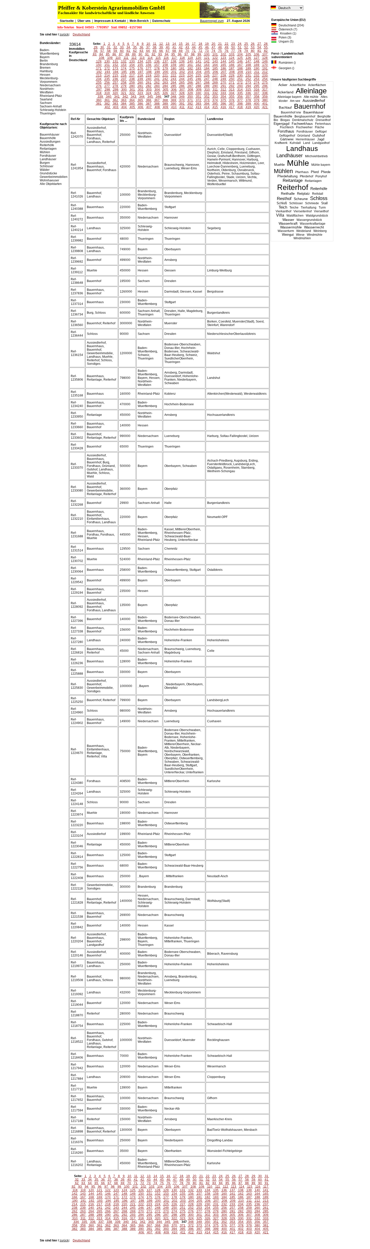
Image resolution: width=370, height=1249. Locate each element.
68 (174, 51)
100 (206, 54)
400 (256, 103)
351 (198, 96)
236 (115, 79)
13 (167, 44)
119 (190, 58)
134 (140, 61)
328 (181, 93)
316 (256, 89)
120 (198, 58)
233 (265, 75)
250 (231, 79)
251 (240, 79)
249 (223, 79)
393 (198, 103)
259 (132, 82)
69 (180, 51)
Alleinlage (311, 91)
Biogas (285, 120)
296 (265, 86)
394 (206, 103)
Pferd (315, 172)
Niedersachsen (50, 85)
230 (240, 75)
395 (215, 103)
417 (231, 107)
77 (233, 51)
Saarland (46, 99)
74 (213, 51)
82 (265, 51)
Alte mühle (311, 97)
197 (140, 72)
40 (167, 47)
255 (98, 82)
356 (240, 96)
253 (256, 79)
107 (265, 54)
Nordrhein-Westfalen (47, 90)
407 (148, 107)
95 (173, 54)
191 (265, 68)
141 (198, 61)
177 (148, 68)
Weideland (303, 231)
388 (157, 103)
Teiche (294, 207)
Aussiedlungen (50, 141)
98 (192, 54)
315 (248, 89)
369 (173, 100)
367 (157, 100)
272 (240, 82)
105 (248, 54)
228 (223, 75)
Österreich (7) (286, 29)
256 (107, 82)
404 (124, 107)
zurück (64, 34)
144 (223, 61)
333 (223, 93)
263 (165, 82)
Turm (322, 207)
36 (141, 47)
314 (240, 89)
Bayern (45, 57)
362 (115, 100)
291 (223, 86)
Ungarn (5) (284, 41)
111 (126, 58)
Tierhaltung (308, 207)
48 (220, 47)
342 (125, 96)
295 (256, 86)
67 (167, 51)
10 (148, 44)
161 (190, 65)
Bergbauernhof (304, 116)
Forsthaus (286, 131)
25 (246, 44)
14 (174, 44)
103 (231, 54)
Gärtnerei (286, 139)
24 (239, 44)
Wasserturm (286, 231)
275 (265, 82)
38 (154, 47)
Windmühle (314, 234)
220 (157, 75)
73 (206, 51)
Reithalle (288, 193)
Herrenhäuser (305, 139)
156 (148, 65)
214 (107, 75)
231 (248, 75)
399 (248, 103)
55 (265, 47)
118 (182, 58)
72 (200, 51)
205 (207, 72)
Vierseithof (321, 211)
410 (173, 107)
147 (248, 61)
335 (240, 93)
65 (154, 51)
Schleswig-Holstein (53, 110)
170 (265, 65)
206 (215, 72)
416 (223, 107)
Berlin (44, 60)
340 (108, 96)
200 (165, 72)
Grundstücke (48, 173)
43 (187, 47)
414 (206, 107)
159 (173, 65)
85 (107, 54)
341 (117, 96)
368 (165, 100)
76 (226, 51)
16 (187, 44)
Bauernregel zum (212, 21)
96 (179, 54)
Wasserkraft (288, 223)
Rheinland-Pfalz (51, 96)
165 (223, 65)
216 (123, 75)
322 (132, 93)
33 (121, 47)
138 (173, 61)
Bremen (45, 67)
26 (252, 44)
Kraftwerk (281, 143)
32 (115, 47)
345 (150, 96)
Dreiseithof (323, 120)
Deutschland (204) (290, 25)
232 (256, 75)
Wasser (288, 220)
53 (252, 47)
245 (190, 79)
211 (256, 72)
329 (190, 93)
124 (231, 58)
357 (248, 96)
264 (173, 82)
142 (206, 61)
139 (181, 61)
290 (215, 86)
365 (140, 100)
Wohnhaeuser (49, 180)
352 (206, 96)
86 (114, 54)
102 (223, 54)
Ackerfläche (298, 85)
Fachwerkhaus (302, 124)
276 (98, 86)
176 (140, 68)
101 (215, 54)
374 (215, 100)
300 (124, 89)
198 (148, 72)
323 (140, 93)
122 (215, 58)
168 (248, 65)
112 (134, 58)
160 (181, 65)
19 (206, 44)
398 (240, 103)
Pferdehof (306, 176)
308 (190, 89)
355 (231, 96)
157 (157, 65)
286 (181, 86)
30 (102, 47)
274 (256, 82)
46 (206, 47)
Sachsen (46, 103)
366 (148, 100)
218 (140, 75)
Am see (295, 101)
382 (107, 103)
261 (148, 82)
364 (132, 100)
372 (198, 100)
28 (265, 44)
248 (215, 79)
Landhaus (302, 148)
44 (193, 47)
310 (207, 89)
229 (231, 75)
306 (173, 89)
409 (165, 107)
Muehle (279, 165)
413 (198, 107)
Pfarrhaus (302, 172)
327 (173, 93)
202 (182, 72)
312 (223, 89)
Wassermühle (291, 227)
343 (133, 96)
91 (147, 54)
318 (98, 93)
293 (240, 86)
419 (248, 107)
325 (157, 93)
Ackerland (285, 92)
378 (248, 100)
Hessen (45, 74)
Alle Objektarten (51, 184)
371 (190, 100)
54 (259, 47)
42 (180, 47)
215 (115, 75)
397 (231, 103)
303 (148, 89)
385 (132, 103)
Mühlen (283, 171)
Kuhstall (295, 143)
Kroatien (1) (287, 33)
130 (107, 61)
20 (213, 44)
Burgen (45, 163)
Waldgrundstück (317, 215)
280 (132, 86)
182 (190, 68)
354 (223, 96)
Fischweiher (304, 127)
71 (193, 51)
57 (102, 51)
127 (256, 58)
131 (115, 61)
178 (157, 68)
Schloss (318, 198)
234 (98, 79)
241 (157, 79)
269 (215, 82)
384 (123, 103)
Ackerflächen (317, 85)
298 (107, 89)
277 (107, 86)
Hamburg (46, 71)
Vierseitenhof (302, 211)
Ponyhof (321, 176)
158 (165, 65)
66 (161, 51)
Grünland (303, 135)
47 (213, 47)
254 (265, 79)
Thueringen (48, 113)
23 (233, 44)
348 (173, 96)
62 (134, 51)
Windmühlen (302, 238)
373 (206, 100)
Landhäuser (289, 155)
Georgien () (285, 68)
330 (198, 93)
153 (123, 65)
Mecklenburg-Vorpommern (49, 80)
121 (206, 58)
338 (265, 93)
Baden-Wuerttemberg (49, 51)
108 (101, 58)
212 (265, 72)
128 (265, 58)
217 (132, 75)
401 (265, 103)
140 (190, 61)
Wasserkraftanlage (312, 223)
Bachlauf (285, 107)
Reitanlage (293, 180)
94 (166, 54)
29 (95, 47)
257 (115, 82)
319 (107, 93)
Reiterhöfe (318, 188)
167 (240, 65)
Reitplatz (303, 193)
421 (265, 107)
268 (206, 82)
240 (148, 79)
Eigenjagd (281, 124)
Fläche (319, 127)
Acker (282, 85)
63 (141, 51)
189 (248, 68)
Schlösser (296, 203)
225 (198, 75)
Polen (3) (283, 37)
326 (165, 93)
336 (248, 93)
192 (99, 72)
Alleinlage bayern (289, 97)
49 (226, 47)
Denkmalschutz (302, 120)
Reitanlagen (313, 181)
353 (215, 96)
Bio (276, 120)
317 (265, 89)
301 (132, 89)
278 (115, 86)
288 (198, 86)
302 (140, 89)
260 (140, 82)
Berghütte (324, 116)
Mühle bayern (320, 165)
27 (259, 44)
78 (239, 51)
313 (231, 89)
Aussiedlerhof (314, 101)
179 (165, 68)
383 (115, 103)
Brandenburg (49, 64)
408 (157, 107)
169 (256, 65)
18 (200, 44)
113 (142, 58)
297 (99, 89)
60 (121, 51)
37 (148, 47)
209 (240, 72)
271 (231, 82)
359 (265, 96)
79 (246, 51)
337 (256, 93)
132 (123, 61)
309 (198, 89)
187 (231, 68)
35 (134, 47)
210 (248, 72)
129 (98, 61)
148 (256, 61)
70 (187, 51)
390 (173, 103)
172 (107, 68)
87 (120, 54)
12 (161, 44)
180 (173, 68)
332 (215, 93)
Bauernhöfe (283, 116)
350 (190, 96)
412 (190, 107)
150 (98, 65)
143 (215, 61)
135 (148, 61)
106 (256, 54)
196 (132, 72)
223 (181, 75)
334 (231, 93)
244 (181, 79)
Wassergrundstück (309, 220)
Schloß (282, 203)
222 (173, 75)
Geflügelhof (287, 135)
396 (223, 103)
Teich (283, 207)
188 (240, 68)
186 (223, 68)
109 (109, 58)
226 (206, 75)
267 (198, 82)
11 (154, 44)
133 (132, 61)
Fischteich (287, 127)
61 (128, 51)
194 (115, 72)
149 (265, 61)
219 (148, 75)
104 (240, 54)
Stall (324, 203)
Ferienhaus (323, 124)
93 (160, 54)
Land (306, 143)
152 (115, 65)
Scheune (301, 199)
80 (252, 51)
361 (107, 100)
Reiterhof (292, 187)
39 (161, 47)
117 (174, 58)
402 (107, 107)
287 (190, 86)
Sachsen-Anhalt (51, 106)
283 (157, 86)
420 (256, 107)
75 (220, 51)
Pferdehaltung (287, 176)
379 (256, 100)
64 (148, 51)
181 (181, 68)
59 (115, 51)
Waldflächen (295, 215)
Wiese (300, 234)
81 (259, 51)
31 (108, 47)
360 (98, 100)
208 (232, 72)
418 (240, 107)
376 (231, 100)
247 (206, 79)
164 (215, 65)
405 (132, 107)
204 (198, 72)
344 (141, 96)
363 (123, 100)
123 (223, 58)
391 (181, 103)
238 (132, 79)
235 (107, 79)
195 (124, 72)
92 (153, 54)
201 (173, 72)
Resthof (284, 198)
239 (140, 79)
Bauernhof (309, 106)
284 (165, 86)
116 (166, 58)
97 (186, 54)
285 (173, 86)
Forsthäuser (305, 131)
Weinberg (320, 231)
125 (240, 58)
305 (165, 89)
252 (248, 79)
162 (198, 65)
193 (107, 72)
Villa (280, 215)
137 (165, 61)
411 (182, 107)
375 (223, 100)
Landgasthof (320, 143)
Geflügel (321, 131)
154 (132, 65)
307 (182, 89)
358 (256, 96)
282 (148, 86)
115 (158, 58)
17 (193, 44)
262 (157, 82)
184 (206, 68)
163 (206, 65)
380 (265, 100)
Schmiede (312, 203)
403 (115, 107)
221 (165, 75)
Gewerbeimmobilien (53, 177)
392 (190, 103)
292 (231, 86)
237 (123, 79)
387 (148, 103)
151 (107, 65)
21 (220, 44)
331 (206, 93)
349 (181, 96)
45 (200, 47)
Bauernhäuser (313, 112)
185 (215, 68)
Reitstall (317, 193)
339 (100, 96)
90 (140, 54)
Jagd (320, 139)
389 (165, 103)
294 (248, 86)
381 (98, 103)
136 (157, 61)
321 (123, 93)
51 (239, 47)
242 (165, 79)
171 (98, 68)
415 (215, 107)
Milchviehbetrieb (316, 156)
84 (101, 54)
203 (190, 72)
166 (231, 65)
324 (148, 93)
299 (115, 89)
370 (181, 100)
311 (215, 89)
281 (140, 86)
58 (108, 51)
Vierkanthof (283, 211)
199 (157, 72)
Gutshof (318, 135)
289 (206, 86)
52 (246, 47)
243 (173, 79)
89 (133, 54)
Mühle (298, 163)
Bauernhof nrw (291, 112)
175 (132, 68)
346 (158, 96)
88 (127, 54)
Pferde (325, 172)
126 (248, 58)
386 (140, 103)
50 (233, 47)
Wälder (45, 170)
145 (231, 61)
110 (118, 58)
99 (199, 54)
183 (198, 68)
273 (248, 82)
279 (123, 86)
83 (94, 54)
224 (190, 75)
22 (226, 44)
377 (240, 100)
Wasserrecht (314, 227)
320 (115, 93)
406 (140, 107)
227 (215, 75)
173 (115, 68)
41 (174, 47)
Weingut (288, 234)
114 (150, 58)
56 (95, 51)
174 (123, 68)
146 (240, 61)
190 (256, 68)
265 (181, 82)
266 (190, 82)
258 (123, 82)
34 (128, 47)
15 (180, 44)
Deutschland (81, 34)
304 (157, 89)
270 (223, 82)
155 (140, 65)
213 (98, 75)
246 (198, 79)
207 (223, 72)
